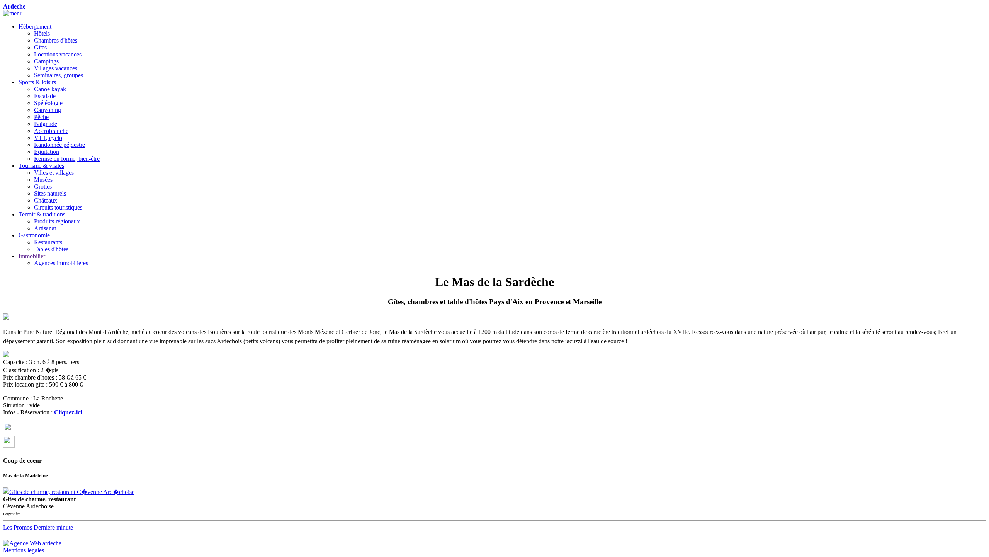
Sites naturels (50, 193)
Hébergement (35, 26)
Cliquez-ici (68, 412)
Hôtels (42, 33)
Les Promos (17, 527)
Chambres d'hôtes (55, 40)
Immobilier (32, 256)
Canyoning (47, 110)
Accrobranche (51, 131)
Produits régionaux (57, 221)
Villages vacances (55, 68)
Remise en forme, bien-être (67, 158)
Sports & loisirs (37, 82)
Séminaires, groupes (58, 75)
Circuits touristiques (58, 207)
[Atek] (32, 541)
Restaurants (48, 242)
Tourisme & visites (41, 165)
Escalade (45, 96)
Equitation (46, 151)
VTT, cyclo (48, 138)
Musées (43, 179)
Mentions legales (23, 550)
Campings (46, 61)
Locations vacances (58, 54)
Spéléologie (48, 103)
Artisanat (45, 228)
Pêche (41, 117)
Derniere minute (53, 527)
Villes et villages (54, 172)
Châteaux (45, 200)
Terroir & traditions (42, 214)
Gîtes (40, 47)
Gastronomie (34, 235)
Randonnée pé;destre (59, 144)
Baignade (45, 124)
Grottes (43, 186)
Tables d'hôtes (51, 249)
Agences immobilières (61, 263)
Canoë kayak (50, 89)
